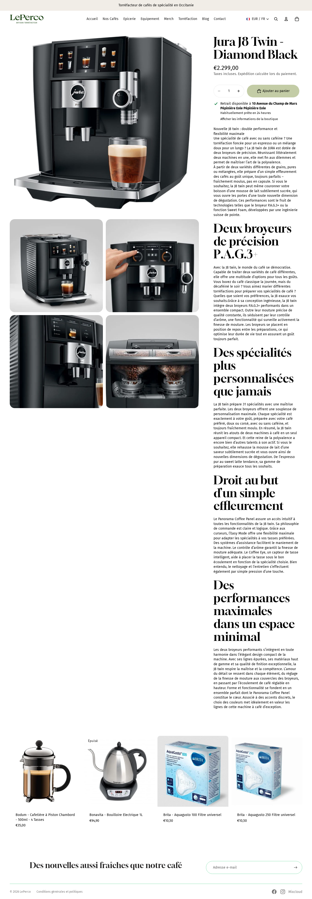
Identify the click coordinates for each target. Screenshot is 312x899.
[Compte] (286, 19)
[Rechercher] (276, 19)
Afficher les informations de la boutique (249, 119)
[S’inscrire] (295, 867)
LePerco (25, 891)
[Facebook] (274, 892)
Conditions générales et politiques (60, 891)
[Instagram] (283, 892)
